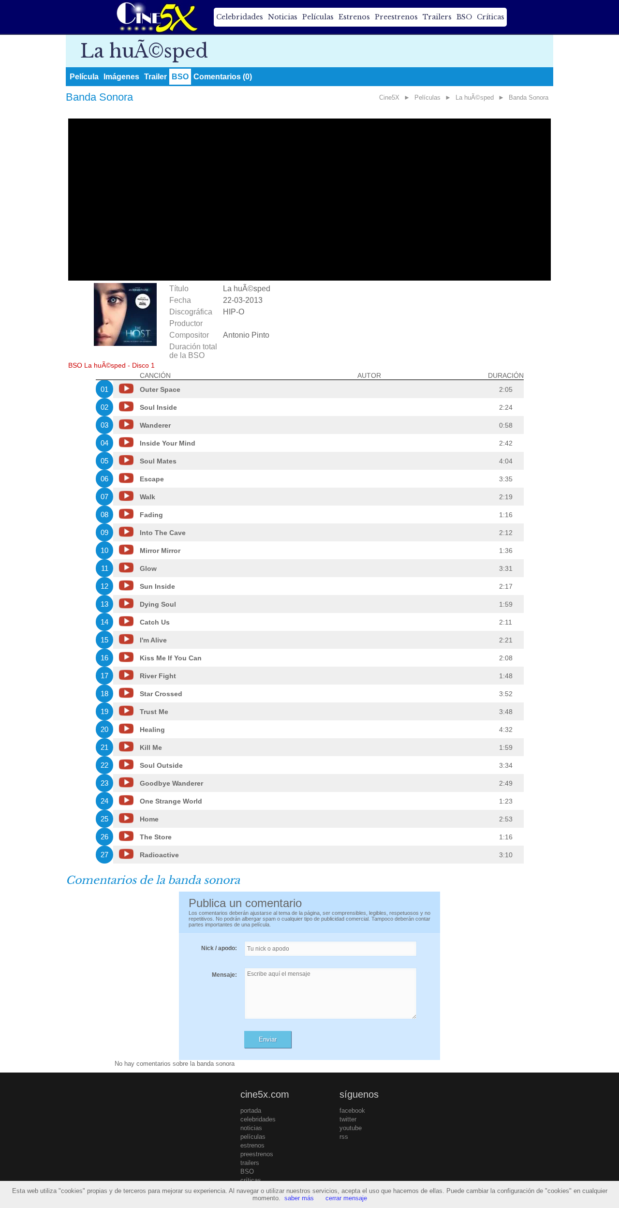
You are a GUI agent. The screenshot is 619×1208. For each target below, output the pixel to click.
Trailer (155, 77)
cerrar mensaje (346, 1198)
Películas (318, 17)
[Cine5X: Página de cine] (156, 17)
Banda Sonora (528, 97)
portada (250, 1110)
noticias (251, 1128)
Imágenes (121, 77)
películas (252, 1136)
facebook (352, 1110)
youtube (350, 1128)
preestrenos (256, 1154)
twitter (347, 1119)
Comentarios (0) (222, 77)
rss (343, 1136)
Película (84, 77)
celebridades (258, 1119)
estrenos (252, 1145)
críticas (250, 1180)
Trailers (437, 17)
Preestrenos (396, 17)
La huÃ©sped (475, 97)
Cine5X (389, 97)
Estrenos (354, 17)
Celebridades (239, 17)
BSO (464, 17)
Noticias (282, 17)
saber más (299, 1198)
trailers (249, 1162)
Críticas (490, 17)
